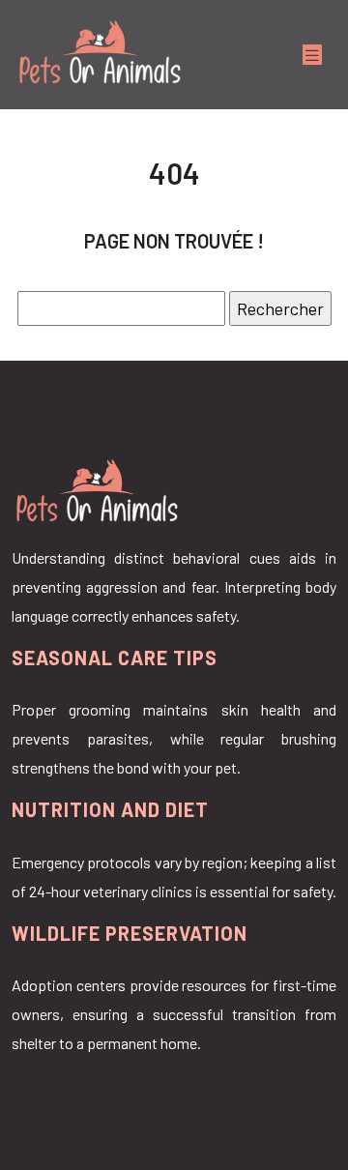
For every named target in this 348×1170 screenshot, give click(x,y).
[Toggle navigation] (312, 55)
